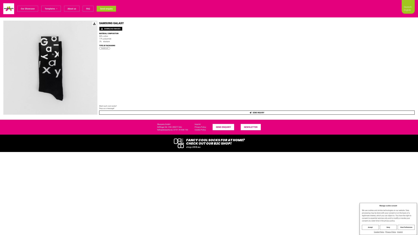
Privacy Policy (390, 232)
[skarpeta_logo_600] (8, 4)
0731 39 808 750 (181, 130)
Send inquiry (258, 113)
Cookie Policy (379, 232)
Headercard (104, 48)
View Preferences (406, 227)
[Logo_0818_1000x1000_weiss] (178, 139)
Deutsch (408, 7)
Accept (370, 227)
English (407, 10)
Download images (112, 29)
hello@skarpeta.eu (164, 130)
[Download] (94, 24)
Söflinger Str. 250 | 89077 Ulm (169, 127)
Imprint (400, 232)
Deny (388, 227)
